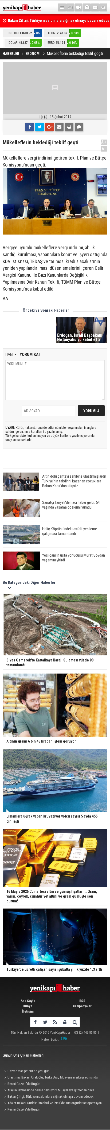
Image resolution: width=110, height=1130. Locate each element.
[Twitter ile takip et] (45, 1022)
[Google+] (49, 127)
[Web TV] (78, 7)
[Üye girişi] (65, 1022)
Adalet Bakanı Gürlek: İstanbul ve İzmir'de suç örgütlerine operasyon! (55, 1103)
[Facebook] (29, 127)
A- (104, 148)
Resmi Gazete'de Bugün (23, 1084)
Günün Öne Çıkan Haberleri (23, 1055)
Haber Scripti (50, 1039)
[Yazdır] (69, 127)
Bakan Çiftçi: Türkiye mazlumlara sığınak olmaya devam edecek (50, 1097)
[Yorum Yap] (79, 127)
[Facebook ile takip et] (35, 1022)
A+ (104, 142)
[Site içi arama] (103, 7)
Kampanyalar (82, 1006)
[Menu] (62, 7)
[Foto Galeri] (87, 7)
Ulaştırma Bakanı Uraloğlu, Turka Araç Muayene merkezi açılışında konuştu (50, 1078)
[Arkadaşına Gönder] (59, 127)
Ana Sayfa (28, 1001)
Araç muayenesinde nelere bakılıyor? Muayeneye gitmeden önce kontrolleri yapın (48, 1090)
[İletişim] (95, 7)
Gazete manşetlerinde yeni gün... (29, 1071)
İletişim (28, 1011)
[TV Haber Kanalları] (70, 7)
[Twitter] (39, 127)
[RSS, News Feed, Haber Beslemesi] (55, 1022)
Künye (27, 1006)
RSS (82, 1001)
